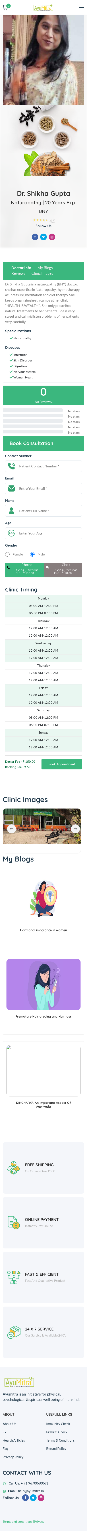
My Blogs (45, 267)
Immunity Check (58, 1424)
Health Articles (14, 1440)
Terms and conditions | (18, 1521)
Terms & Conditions (60, 1440)
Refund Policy (56, 1449)
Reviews (18, 273)
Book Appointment (61, 764)
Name (9, 500)
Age (8, 523)
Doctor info (21, 267)
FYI (5, 1432)
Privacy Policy (13, 1457)
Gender (11, 545)
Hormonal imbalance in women (43, 930)
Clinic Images (42, 273)
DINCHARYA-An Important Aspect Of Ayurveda (43, 1105)
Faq (5, 1449)
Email (9, 478)
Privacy (39, 1521)
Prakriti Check (56, 1432)
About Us (9, 1424)
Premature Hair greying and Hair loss (43, 1016)
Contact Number (18, 456)
